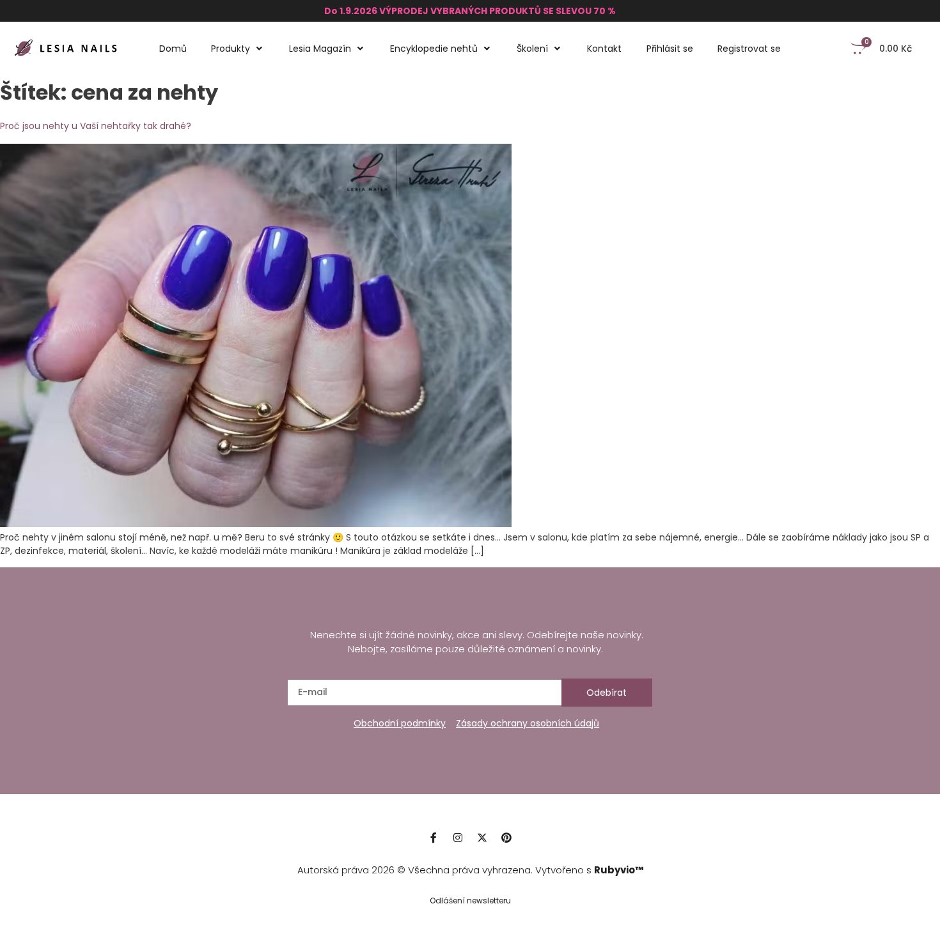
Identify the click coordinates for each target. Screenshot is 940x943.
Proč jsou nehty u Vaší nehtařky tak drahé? (95, 125)
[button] (238, 49)
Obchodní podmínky (400, 723)
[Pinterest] (506, 837)
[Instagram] (458, 837)
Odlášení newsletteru (470, 900)
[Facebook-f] (433, 837)
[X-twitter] (482, 837)
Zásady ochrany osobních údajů (527, 723)
